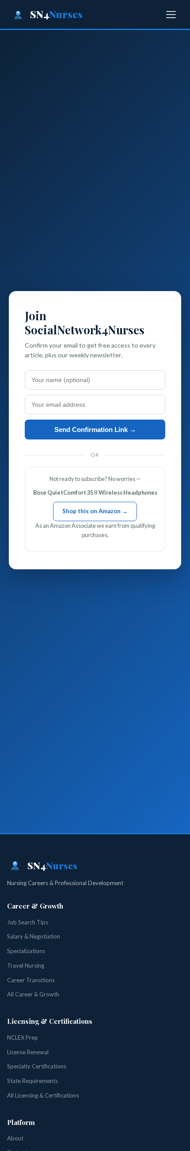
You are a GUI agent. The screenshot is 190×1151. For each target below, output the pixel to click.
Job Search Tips (27, 922)
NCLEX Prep (22, 1037)
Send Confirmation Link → (95, 429)
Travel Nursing (25, 965)
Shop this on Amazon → (95, 511)
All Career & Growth (33, 994)
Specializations (26, 950)
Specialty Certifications (36, 1066)
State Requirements (32, 1080)
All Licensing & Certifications (43, 1095)
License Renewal (28, 1052)
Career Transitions (31, 980)
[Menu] (171, 15)
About (15, 1138)
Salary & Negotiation (33, 936)
